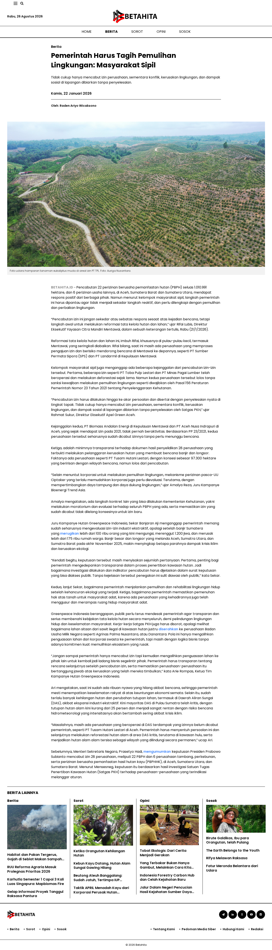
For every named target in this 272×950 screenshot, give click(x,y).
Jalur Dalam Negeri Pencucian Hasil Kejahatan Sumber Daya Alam (166, 892)
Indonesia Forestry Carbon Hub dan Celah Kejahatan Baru (167, 877)
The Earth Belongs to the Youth (232, 850)
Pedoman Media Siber (199, 929)
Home (87, 31)
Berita (111, 31)
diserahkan (168, 629)
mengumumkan (157, 751)
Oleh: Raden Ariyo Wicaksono (73, 106)
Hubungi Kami (233, 929)
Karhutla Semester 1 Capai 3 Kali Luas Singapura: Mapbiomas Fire (35, 881)
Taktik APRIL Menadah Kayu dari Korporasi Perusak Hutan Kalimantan (101, 892)
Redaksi (257, 929)
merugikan (69, 533)
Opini (161, 31)
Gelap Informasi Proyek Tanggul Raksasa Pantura (35, 894)
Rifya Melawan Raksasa (226, 858)
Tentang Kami (164, 929)
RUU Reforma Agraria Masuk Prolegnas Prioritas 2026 (31, 869)
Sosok (185, 31)
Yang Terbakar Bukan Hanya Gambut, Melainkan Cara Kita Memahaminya (165, 867)
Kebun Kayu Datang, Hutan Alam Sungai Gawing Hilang (102, 865)
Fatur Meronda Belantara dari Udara (232, 868)
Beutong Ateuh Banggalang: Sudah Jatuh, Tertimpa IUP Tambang (98, 880)
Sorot (137, 31)
